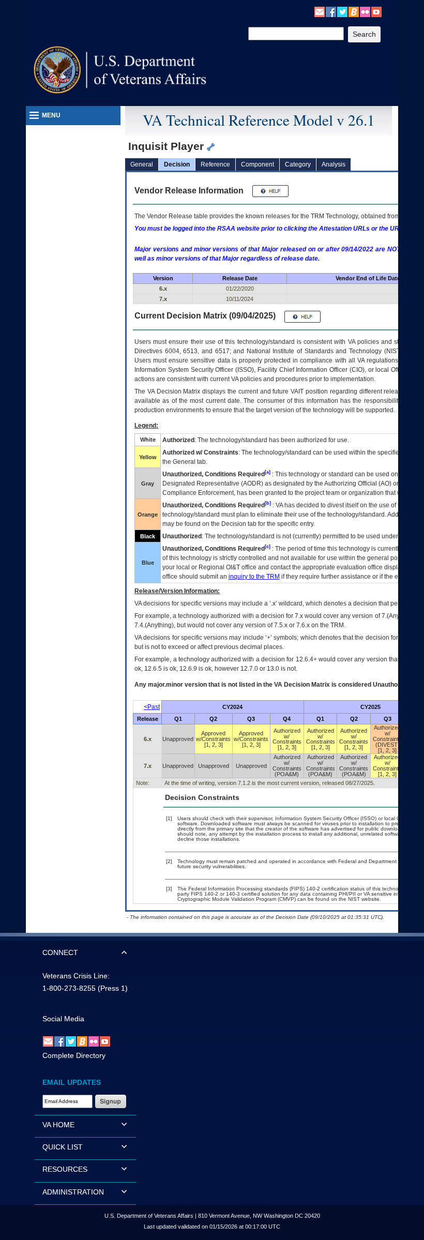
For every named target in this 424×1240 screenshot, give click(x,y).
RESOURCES (64, 1169)
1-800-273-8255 (69, 988)
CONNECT (60, 952)
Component (257, 164)
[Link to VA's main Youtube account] (376, 11)
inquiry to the (254, 576)
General (141, 164)
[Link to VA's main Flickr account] (365, 11)
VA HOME (58, 1125)
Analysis (333, 164)
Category (298, 164)
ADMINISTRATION (73, 1192)
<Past (152, 706)
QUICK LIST (62, 1147)
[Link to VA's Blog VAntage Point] (353, 11)
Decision (177, 164)
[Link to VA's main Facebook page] (331, 11)
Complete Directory (73, 1055)
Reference (215, 164)
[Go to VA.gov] (120, 70)
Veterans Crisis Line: (76, 976)
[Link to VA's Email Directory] (319, 11)
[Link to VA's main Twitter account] (342, 11)
